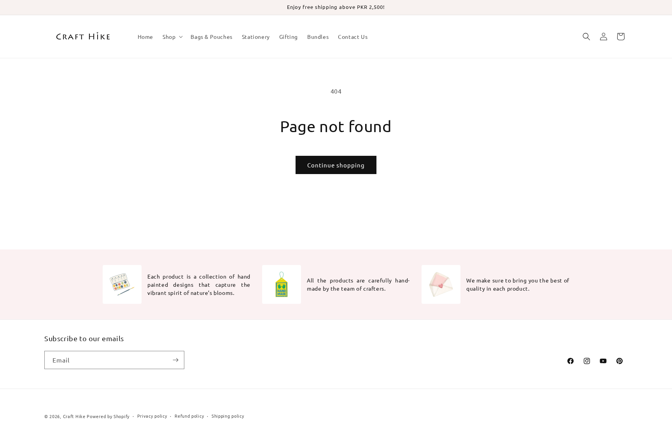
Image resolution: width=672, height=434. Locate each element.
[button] (172, 36)
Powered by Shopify (108, 416)
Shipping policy (228, 416)
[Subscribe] (175, 360)
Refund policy (189, 416)
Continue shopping (336, 165)
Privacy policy (152, 416)
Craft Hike (74, 416)
